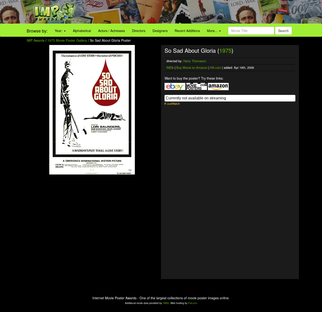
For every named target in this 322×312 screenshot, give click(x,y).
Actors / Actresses (111, 30)
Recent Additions (187, 30)
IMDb (170, 67)
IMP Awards (36, 40)
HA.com (215, 67)
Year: (59, 30)
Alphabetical (82, 30)
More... (213, 30)
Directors (138, 30)
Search (283, 30)
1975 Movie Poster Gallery (67, 40)
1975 (225, 50)
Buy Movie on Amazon (191, 67)
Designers (160, 30)
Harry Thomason (194, 61)
